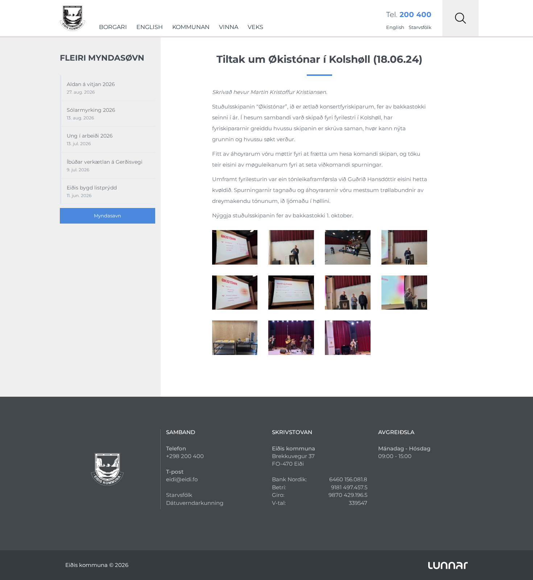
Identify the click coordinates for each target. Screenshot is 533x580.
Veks (255, 27)
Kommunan (191, 27)
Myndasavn (107, 215)
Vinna (228, 27)
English (149, 27)
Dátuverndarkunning (194, 502)
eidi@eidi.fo (182, 479)
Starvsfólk (420, 27)
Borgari (113, 27)
